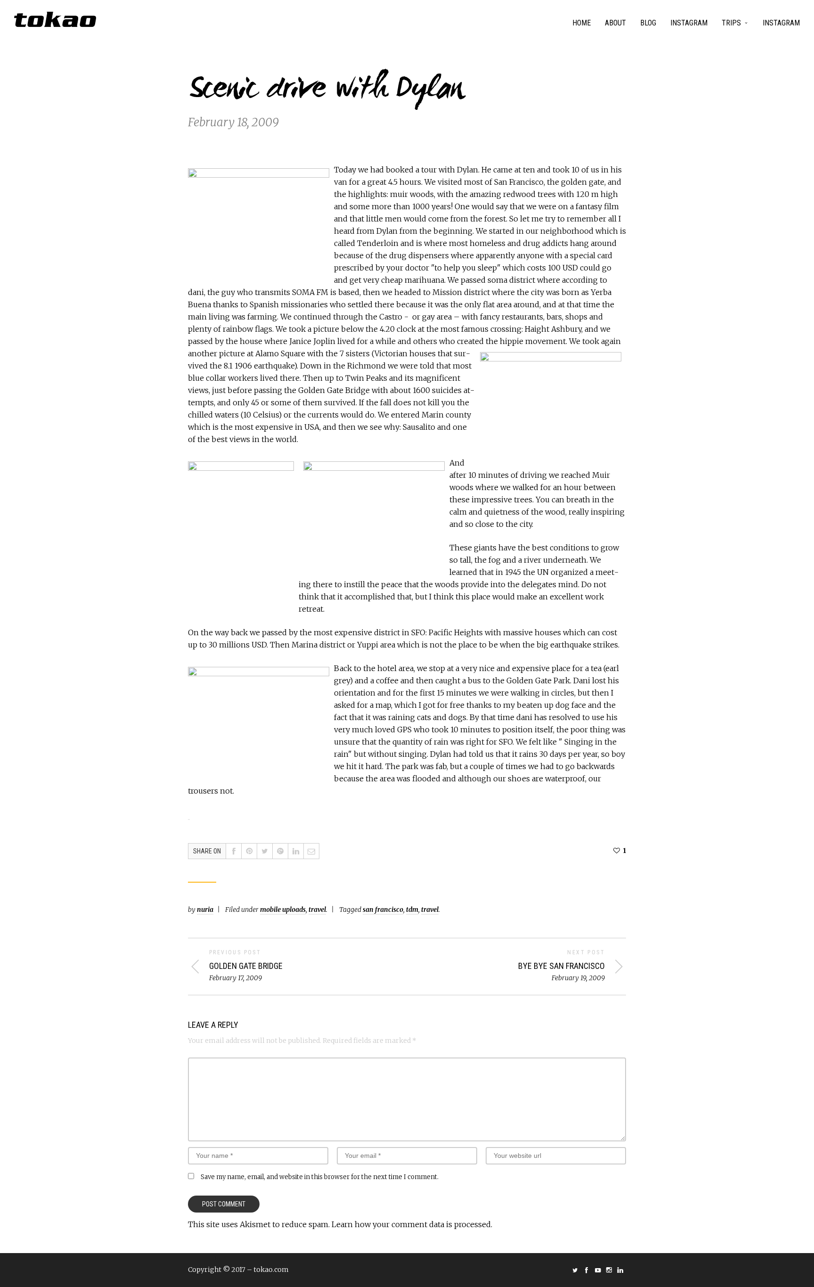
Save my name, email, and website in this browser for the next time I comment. (320, 1177)
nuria (205, 909)
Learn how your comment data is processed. (412, 1224)
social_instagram (609, 1270)
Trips (731, 22)
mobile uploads (283, 909)
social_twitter (575, 1270)
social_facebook (586, 1270)
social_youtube (597, 1270)
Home (581, 22)
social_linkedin (620, 1270)
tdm (412, 909)
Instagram (689, 22)
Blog (648, 22)
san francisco (383, 909)
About (615, 22)
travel (317, 909)
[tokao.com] (55, 19)
